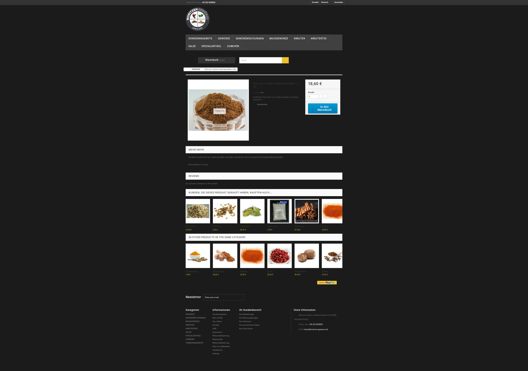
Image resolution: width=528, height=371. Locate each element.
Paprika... (325, 226)
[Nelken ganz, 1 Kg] (334, 256)
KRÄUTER (299, 38)
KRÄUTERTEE (319, 38)
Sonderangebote (219, 314)
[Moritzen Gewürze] (210, 19)
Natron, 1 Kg (272, 226)
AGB (214, 329)
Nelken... (326, 271)
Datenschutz (217, 339)
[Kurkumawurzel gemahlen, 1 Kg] (198, 256)
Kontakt (315, 2)
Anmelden (338, 2)
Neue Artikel (217, 318)
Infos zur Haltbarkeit (221, 346)
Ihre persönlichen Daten (249, 325)
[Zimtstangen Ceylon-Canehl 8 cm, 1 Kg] (307, 211)
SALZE (192, 46)
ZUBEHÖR (233, 46)
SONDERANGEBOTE (200, 38)
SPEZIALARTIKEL (211, 46)
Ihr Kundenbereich (250, 309)
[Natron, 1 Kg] (279, 211)
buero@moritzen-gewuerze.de (316, 329)
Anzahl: (311, 92)
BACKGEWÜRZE (278, 38)
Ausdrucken (262, 104)
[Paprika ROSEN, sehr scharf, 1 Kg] (334, 211)
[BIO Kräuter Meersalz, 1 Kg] (198, 211)
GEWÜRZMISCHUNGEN (250, 38)
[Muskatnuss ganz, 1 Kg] (307, 256)
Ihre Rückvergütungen (248, 318)
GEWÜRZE (224, 38)
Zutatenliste (217, 350)
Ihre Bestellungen (246, 314)
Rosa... (270, 271)
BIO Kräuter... (191, 226)
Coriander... (217, 226)
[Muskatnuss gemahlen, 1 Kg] (225, 256)
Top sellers (217, 321)
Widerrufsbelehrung (220, 336)
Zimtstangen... (300, 226)
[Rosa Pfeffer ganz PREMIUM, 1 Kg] (279, 256)
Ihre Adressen (245, 321)
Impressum (217, 332)
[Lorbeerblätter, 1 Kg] (252, 211)
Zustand (256, 93)
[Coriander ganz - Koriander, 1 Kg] (225, 211)
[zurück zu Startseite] (186, 69)
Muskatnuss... (219, 271)
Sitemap (215, 354)
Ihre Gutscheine (246, 329)
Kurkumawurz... (193, 271)
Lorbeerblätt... (245, 226)
